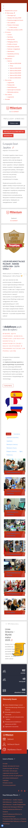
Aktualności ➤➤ (8, 135)
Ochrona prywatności (9, 785)
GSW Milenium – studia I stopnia (12, 800)
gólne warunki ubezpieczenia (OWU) (15, 718)
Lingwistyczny (9, 441)
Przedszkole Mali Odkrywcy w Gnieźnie (14, 819)
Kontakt (5, 763)
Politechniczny (10, 455)
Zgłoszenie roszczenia (11, 726)
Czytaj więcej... (8, 385)
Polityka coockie (8, 783)
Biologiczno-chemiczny (11, 451)
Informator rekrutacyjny (10, 771)
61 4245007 (15, 111)
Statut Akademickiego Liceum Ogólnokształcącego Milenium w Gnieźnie (15, 707)
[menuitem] (11, 10)
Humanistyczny (17, 434)
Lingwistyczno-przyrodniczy (12, 437)
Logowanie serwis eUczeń (10, 773)
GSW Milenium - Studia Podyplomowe (14, 804)
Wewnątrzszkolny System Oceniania (12, 713)
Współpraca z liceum (14, 749)
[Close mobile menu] (3, 8)
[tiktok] (27, 791)
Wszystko (8, 434)
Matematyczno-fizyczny (12, 448)
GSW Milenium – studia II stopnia (13, 802)
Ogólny (21, 451)
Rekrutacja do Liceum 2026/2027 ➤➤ (14, 131)
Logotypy (5, 780)
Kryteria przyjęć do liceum (10, 768)
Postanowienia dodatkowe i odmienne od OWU (13, 723)
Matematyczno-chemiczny (12, 444)
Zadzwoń (10, 739)
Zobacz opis (14, 123)
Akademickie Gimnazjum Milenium (13, 807)
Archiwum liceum (13, 744)
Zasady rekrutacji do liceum (11, 766)
